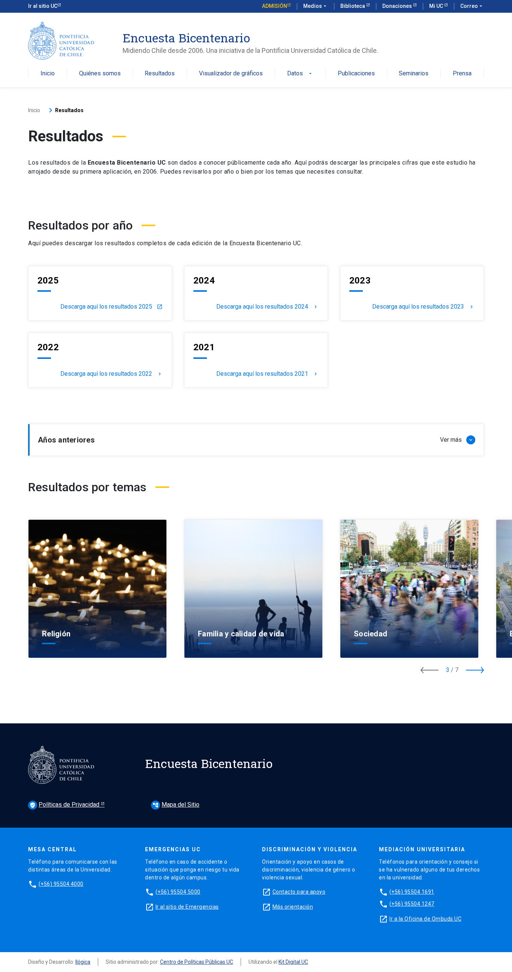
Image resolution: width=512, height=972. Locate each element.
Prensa (462, 73)
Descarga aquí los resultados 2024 (267, 307)
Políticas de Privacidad (65, 804)
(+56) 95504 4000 (61, 884)
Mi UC (436, 6)
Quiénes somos (100, 73)
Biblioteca (353, 6)
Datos (300, 73)
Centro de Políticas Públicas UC (196, 962)
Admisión (274, 6)
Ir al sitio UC (42, 6)
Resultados (160, 73)
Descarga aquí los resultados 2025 (111, 307)
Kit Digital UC (293, 962)
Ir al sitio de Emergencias (187, 907)
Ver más (96, 634)
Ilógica (82, 962)
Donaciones (397, 6)
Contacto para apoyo (299, 892)
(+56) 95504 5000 (178, 892)
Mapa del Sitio (176, 804)
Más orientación (292, 907)
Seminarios (413, 73)
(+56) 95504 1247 (411, 903)
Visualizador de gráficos (231, 73)
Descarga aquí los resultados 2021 (267, 374)
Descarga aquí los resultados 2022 (111, 374)
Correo (472, 6)
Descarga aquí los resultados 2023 (423, 307)
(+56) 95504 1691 (411, 892)
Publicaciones (356, 73)
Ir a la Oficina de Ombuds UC (425, 919)
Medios (315, 6)
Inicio (47, 73)
